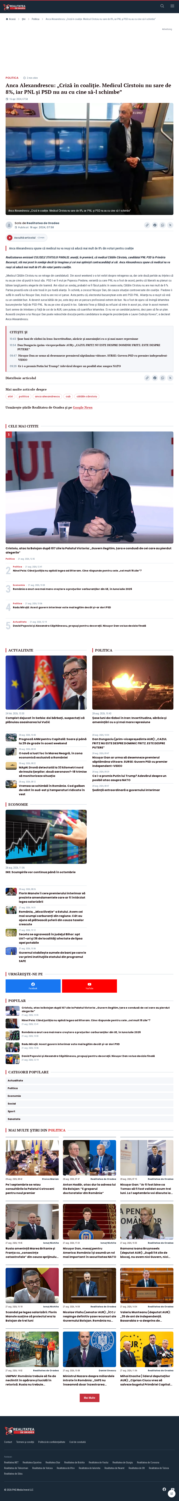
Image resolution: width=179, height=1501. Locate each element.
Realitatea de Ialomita (89, 1468)
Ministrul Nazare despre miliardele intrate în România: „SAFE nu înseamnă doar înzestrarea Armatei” (88, 1382)
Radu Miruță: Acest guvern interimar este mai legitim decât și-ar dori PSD (62, 607)
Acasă (12, 19)
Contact (8, 1442)
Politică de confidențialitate (51, 1442)
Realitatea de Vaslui (98, 1462)
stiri (10, 396)
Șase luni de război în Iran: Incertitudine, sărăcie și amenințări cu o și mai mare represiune (77, 339)
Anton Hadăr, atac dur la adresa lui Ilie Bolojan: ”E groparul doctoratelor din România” (89, 1189)
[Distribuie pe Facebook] (155, 225)
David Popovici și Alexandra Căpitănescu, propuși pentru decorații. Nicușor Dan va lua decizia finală (79, 626)
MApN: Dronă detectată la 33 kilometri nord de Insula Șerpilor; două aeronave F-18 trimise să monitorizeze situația (53, 771)
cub (68, 396)
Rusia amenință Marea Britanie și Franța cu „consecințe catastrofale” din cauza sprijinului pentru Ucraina (31, 1254)
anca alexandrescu (47, 396)
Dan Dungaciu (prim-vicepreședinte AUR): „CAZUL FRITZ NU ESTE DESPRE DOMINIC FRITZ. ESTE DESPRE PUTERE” (88, 347)
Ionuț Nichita (51, 1242)
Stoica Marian (50, 1179)
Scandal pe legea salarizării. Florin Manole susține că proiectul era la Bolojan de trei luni (31, 1316)
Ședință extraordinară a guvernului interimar (126, 790)
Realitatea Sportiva (32, 1462)
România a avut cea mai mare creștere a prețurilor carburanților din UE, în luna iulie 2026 (72, 589)
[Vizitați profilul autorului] (9, 225)
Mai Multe (89, 1397)
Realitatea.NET (11, 1462)
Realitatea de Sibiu (13, 1473)
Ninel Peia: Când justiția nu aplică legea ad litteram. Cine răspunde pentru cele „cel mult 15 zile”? (77, 570)
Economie (19, 585)
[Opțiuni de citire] (172, 1493)
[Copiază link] (147, 225)
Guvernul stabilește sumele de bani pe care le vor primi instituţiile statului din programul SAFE (52, 957)
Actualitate (20, 622)
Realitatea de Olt (137, 1468)
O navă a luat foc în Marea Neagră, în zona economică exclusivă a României (51, 755)
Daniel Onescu (107, 1370)
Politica (35, 19)
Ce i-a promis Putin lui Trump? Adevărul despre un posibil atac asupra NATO (69, 366)
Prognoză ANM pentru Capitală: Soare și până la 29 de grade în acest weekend (53, 741)
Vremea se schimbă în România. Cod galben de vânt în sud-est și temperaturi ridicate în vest (52, 790)
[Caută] (162, 6)
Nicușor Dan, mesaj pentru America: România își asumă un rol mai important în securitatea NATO (89, 1252)
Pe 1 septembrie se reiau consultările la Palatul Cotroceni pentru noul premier (30, 1189)
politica (24, 396)
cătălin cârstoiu (87, 396)
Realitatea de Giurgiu (123, 1462)
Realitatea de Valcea (42, 1468)
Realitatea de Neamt (114, 1468)
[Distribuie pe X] (170, 225)
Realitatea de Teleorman (16, 1468)
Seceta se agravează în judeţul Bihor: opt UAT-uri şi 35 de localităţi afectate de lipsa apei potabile (51, 938)
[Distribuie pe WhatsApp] (162, 225)
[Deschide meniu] (172, 6)
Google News (82, 407)
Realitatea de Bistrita (74, 1462)
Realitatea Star (53, 1462)
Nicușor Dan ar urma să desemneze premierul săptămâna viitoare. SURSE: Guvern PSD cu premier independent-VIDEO (93, 358)
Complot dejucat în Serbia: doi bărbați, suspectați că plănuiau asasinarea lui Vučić (45, 720)
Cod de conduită (77, 1442)
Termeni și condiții (25, 1442)
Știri (24, 19)
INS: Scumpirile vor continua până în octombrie (41, 872)
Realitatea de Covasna (148, 1462)
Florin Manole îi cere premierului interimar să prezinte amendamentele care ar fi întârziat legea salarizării (52, 897)
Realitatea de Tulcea (159, 1468)
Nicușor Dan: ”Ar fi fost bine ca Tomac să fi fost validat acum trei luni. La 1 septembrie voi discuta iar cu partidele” (146, 1191)
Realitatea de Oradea (43, 223)
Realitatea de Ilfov (66, 1468)
